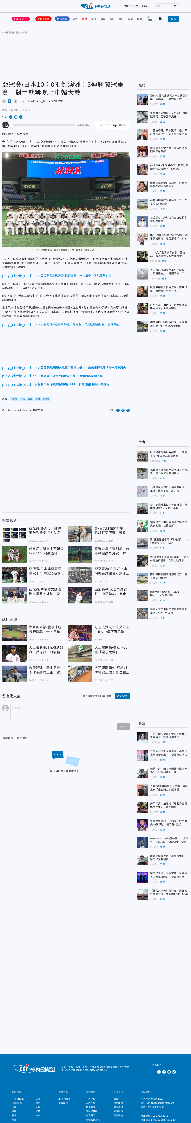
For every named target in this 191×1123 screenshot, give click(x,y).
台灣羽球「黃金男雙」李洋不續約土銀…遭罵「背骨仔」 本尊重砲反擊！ (14, 674)
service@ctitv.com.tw (164, 1120)
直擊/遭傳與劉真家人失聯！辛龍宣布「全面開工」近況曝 (142, 790)
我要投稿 (118, 1115)
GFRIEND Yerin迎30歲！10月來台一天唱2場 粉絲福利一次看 (142, 842)
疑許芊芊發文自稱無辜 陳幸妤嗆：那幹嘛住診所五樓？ (142, 291)
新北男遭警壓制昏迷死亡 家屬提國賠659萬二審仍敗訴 (142, 456)
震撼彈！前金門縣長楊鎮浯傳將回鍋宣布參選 (142, 151)
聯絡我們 (118, 1107)
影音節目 (63, 1103)
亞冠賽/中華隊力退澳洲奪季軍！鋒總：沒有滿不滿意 (14, 595)
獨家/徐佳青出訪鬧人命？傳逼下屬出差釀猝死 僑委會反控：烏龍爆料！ (142, 99)
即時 (75, 19)
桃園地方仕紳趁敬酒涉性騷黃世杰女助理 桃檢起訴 (142, 526)
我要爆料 (118, 1111)
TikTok (174, 1072)
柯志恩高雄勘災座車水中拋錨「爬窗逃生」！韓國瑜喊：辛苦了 (142, 273)
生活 (130, 19)
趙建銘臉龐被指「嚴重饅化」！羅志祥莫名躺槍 (142, 859)
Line (169, 1072)
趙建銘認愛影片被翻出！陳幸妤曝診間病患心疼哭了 (142, 186)
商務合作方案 (93, 1120)
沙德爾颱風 (43, 19)
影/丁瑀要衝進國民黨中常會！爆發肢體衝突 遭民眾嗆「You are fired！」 (142, 239)
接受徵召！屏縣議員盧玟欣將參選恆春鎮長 (142, 221)
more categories (160, 18)
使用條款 (90, 1107)
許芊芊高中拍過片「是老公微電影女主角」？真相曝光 (142, 308)
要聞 (93, 19)
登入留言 (122, 696)
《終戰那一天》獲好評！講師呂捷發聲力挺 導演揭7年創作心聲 (142, 894)
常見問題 (118, 1103)
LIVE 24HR (22, 19)
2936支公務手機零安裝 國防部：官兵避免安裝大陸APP (142, 256)
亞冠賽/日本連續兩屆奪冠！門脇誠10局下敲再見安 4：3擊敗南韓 (14, 575)
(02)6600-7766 (156, 1107)
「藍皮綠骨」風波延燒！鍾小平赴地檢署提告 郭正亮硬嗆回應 (142, 134)
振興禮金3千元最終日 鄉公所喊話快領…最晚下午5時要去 (142, 169)
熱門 (84, 19)
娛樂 (112, 19)
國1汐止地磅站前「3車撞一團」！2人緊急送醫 (142, 595)
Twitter (154, 1072)
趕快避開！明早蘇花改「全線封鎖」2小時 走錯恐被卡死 (142, 326)
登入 (173, 19)
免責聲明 (90, 1115)
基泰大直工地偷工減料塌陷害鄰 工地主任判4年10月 (142, 613)
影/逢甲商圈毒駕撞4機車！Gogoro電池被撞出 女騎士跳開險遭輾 (142, 561)
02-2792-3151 (160, 1116)
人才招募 (90, 1103)
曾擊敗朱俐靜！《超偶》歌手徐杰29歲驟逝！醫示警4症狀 (142, 825)
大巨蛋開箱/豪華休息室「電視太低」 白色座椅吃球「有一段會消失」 (80, 653)
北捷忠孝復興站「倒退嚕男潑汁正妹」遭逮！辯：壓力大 (142, 491)
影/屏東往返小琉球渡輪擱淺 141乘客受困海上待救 (142, 543)
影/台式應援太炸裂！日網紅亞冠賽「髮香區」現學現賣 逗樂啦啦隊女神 (80, 534)
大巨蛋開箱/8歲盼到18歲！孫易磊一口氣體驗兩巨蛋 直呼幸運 (14, 653)
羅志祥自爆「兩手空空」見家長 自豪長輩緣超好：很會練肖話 (142, 877)
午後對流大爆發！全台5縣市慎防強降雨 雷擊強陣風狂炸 (142, 117)
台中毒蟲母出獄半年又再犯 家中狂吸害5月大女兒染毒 (142, 508)
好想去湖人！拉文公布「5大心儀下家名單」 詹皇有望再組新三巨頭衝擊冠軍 (80, 633)
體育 (121, 19)
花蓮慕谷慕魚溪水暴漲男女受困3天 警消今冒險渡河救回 (142, 473)
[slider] (43, 125)
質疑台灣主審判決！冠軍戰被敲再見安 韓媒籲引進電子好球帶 (80, 554)
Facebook (159, 1072)
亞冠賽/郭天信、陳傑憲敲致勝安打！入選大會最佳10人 (14, 534)
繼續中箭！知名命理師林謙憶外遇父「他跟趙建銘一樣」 (142, 772)
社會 (103, 19)
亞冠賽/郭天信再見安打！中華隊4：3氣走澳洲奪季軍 (80, 595)
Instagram (164, 1072)
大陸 (38, 1107)
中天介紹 (90, 1099)
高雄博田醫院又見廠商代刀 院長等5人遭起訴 (142, 204)
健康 (162, 829)
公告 (116, 1099)
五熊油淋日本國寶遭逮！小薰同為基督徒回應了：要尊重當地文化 (142, 755)
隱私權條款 (92, 1111)
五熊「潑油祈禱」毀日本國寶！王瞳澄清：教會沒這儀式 (142, 737)
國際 (139, 19)
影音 (38, 1111)
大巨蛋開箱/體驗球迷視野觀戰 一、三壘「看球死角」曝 (14, 633)
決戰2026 (62, 19)
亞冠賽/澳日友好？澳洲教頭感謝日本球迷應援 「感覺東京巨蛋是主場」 (80, 575)
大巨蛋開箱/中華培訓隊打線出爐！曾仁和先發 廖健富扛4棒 (80, 674)
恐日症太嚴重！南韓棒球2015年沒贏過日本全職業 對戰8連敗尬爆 (14, 554)
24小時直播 (64, 1099)
